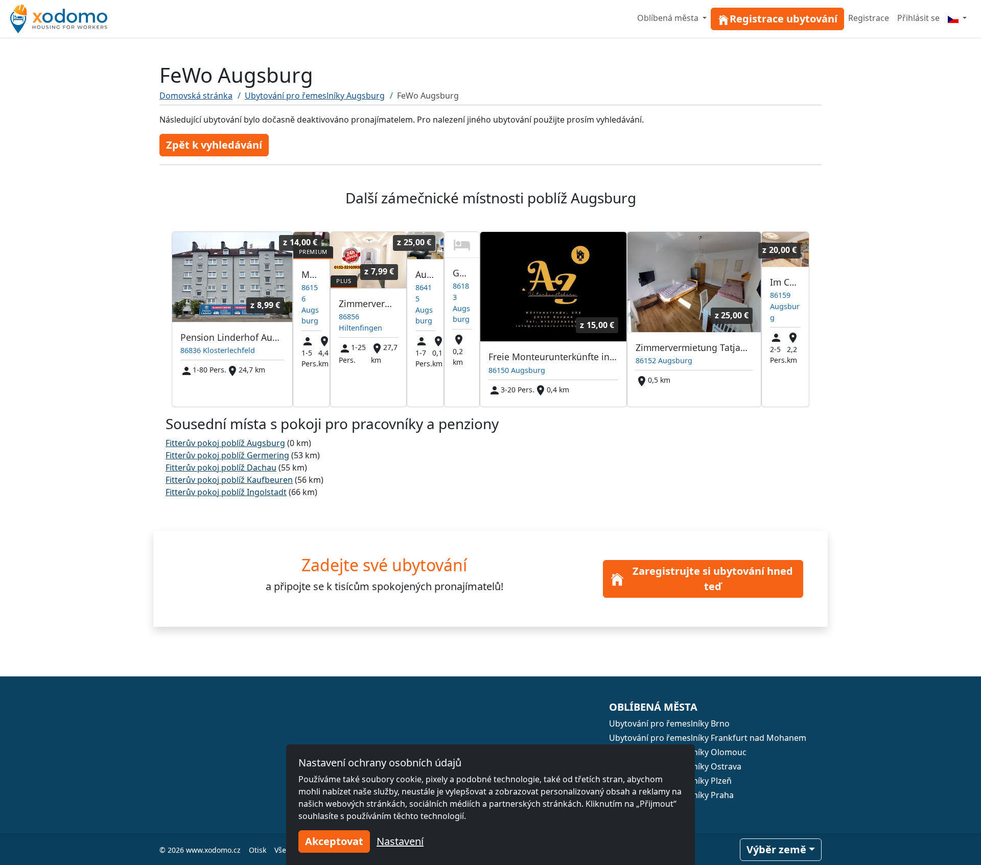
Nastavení (400, 841)
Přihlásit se (918, 18)
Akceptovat (334, 841)
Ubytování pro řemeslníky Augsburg (315, 95)
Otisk (257, 850)
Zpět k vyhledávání (214, 145)
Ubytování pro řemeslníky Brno (669, 723)
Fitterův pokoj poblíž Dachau (221, 467)
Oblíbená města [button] (668, 18)
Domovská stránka (195, 95)
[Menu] (957, 18)
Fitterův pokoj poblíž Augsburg (225, 443)
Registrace (868, 18)
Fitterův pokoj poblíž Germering (227, 455)
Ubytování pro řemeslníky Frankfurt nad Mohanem (707, 737)
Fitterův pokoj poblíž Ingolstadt (226, 492)
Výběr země (776, 849)
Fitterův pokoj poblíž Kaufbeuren (229, 479)
